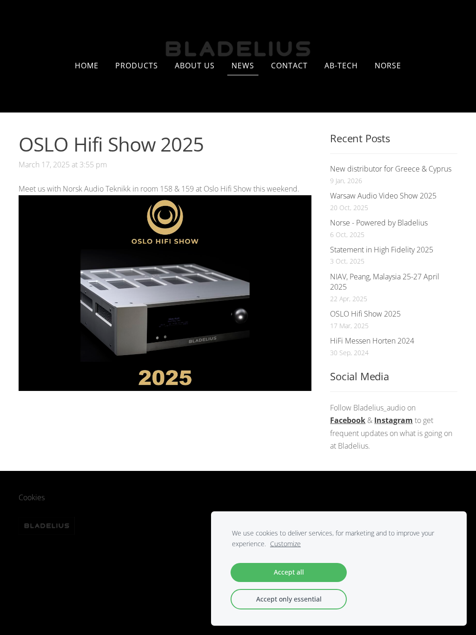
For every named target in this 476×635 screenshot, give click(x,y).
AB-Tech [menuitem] (341, 65)
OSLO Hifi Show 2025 (365, 314)
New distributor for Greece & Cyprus (390, 169)
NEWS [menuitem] (242, 65)
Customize (285, 543)
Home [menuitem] (87, 65)
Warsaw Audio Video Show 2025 (383, 196)
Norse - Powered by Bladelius (379, 223)
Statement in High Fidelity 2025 (381, 250)
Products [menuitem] (136, 65)
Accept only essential (289, 599)
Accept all (289, 572)
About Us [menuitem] (195, 65)
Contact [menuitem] (289, 65)
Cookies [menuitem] (32, 497)
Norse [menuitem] (388, 65)
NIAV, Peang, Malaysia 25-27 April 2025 (384, 281)
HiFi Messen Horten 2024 (372, 341)
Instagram (393, 420)
